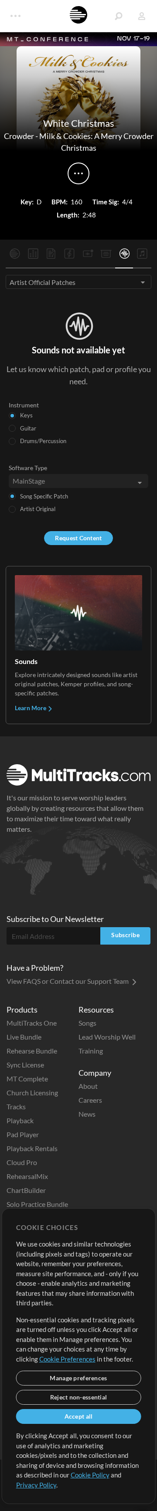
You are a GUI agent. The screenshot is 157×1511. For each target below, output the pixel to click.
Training (90, 1051)
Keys (26, 415)
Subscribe (125, 934)
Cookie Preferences (67, 1359)
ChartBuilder (26, 1190)
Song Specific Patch (44, 496)
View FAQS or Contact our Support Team (68, 981)
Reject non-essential (78, 1397)
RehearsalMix (27, 1176)
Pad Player (23, 1134)
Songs (87, 1023)
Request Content (78, 538)
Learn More (31, 707)
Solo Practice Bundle (37, 1204)
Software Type (28, 467)
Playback (20, 1120)
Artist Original (37, 508)
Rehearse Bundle (32, 1051)
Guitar (28, 428)
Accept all (79, 1416)
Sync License (25, 1064)
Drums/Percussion (43, 440)
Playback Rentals (32, 1148)
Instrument (24, 405)
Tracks (16, 1106)
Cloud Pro (22, 1162)
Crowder (19, 136)
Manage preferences (78, 1378)
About (88, 1086)
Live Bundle (24, 1037)
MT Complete (27, 1078)
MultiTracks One (32, 1023)
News (87, 1114)
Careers (90, 1100)
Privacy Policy (36, 1485)
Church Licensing (32, 1092)
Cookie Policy (90, 1475)
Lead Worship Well (107, 1037)
